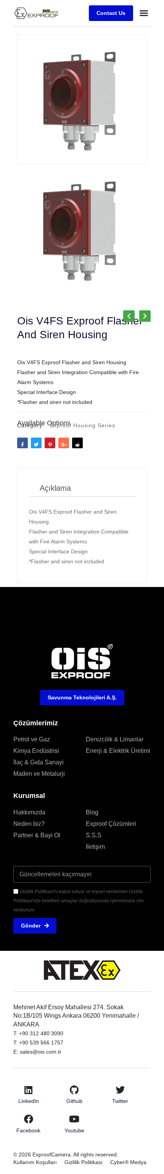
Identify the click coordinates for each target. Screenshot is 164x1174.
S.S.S (93, 835)
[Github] (74, 1090)
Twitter (120, 1101)
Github (74, 1101)
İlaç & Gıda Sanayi (38, 762)
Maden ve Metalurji (39, 773)
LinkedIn (28, 1101)
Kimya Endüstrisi (36, 751)
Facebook (28, 1130)
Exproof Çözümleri (111, 824)
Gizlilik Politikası (83, 1162)
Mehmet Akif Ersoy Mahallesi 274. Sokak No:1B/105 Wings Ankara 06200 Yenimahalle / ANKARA (76, 1016)
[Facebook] (28, 1119)
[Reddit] (77, 443)
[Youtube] (74, 1119)
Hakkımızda (29, 812)
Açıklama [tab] (55, 488)
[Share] (63, 443)
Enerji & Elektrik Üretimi (118, 751)
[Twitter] (120, 1090)
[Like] (22, 443)
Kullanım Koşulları (35, 1162)
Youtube (74, 1130)
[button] (144, 13)
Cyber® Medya (128, 1162)
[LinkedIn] (28, 1090)
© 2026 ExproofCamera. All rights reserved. (65, 1154)
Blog (92, 812)
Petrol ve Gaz (31, 739)
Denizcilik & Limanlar (114, 739)
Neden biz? (29, 824)
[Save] (50, 443)
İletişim (95, 846)
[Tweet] (36, 443)
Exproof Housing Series (82, 425)
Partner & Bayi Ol (36, 835)
